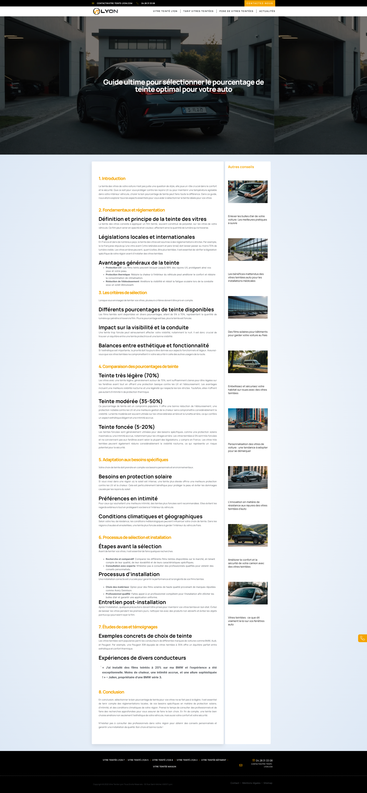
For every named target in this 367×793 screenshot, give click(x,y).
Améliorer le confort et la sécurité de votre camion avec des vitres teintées (246, 563)
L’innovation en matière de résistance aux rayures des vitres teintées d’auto (247, 505)
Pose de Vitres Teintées (236, 11)
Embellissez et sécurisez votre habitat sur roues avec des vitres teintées (247, 389)
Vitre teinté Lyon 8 (163, 760)
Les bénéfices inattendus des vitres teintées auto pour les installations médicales (246, 277)
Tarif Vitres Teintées (198, 11)
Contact (235, 783)
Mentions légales (251, 783)
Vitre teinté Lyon (165, 11)
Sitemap (267, 783)
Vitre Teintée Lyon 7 (114, 760)
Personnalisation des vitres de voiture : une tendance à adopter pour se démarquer (248, 447)
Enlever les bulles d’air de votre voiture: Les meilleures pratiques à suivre (247, 219)
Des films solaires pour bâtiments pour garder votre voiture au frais (248, 333)
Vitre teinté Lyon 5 (138, 760)
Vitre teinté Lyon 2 (187, 760)
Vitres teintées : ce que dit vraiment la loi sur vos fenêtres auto (246, 621)
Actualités (267, 11)
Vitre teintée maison (164, 766)
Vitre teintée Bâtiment (213, 760)
